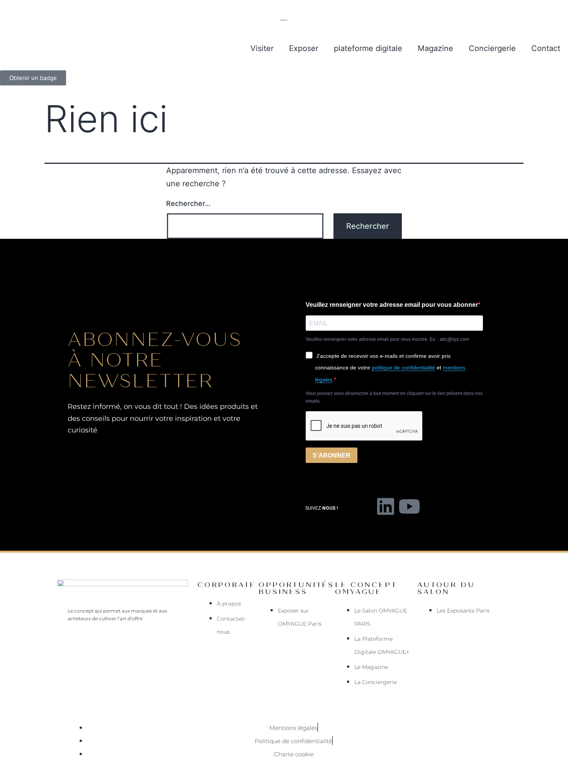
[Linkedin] (385, 506)
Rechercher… (188, 203)
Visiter (262, 48)
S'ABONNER (331, 455)
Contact (545, 48)
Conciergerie (492, 48)
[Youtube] (409, 506)
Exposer (303, 48)
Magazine (435, 48)
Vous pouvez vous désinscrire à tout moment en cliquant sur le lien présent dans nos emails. (394, 397)
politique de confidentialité (403, 367)
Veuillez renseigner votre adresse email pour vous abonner (392, 304)
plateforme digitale (368, 48)
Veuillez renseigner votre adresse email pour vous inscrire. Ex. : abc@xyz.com (387, 339)
